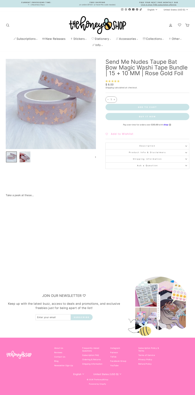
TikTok (113, 357)
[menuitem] (25, 39)
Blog (56, 361)
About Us (58, 348)
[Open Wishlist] (179, 25)
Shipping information (147, 159)
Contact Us (59, 357)
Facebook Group (118, 361)
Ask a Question (147, 165)
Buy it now (147, 116)
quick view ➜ (27, 244)
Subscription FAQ (90, 355)
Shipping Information (92, 364)
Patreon (114, 352)
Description (147, 146)
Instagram (115, 348)
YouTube (114, 365)
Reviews (58, 352)
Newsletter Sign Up (63, 365)
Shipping (109, 87)
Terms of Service (146, 355)
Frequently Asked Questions (90, 349)
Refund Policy (145, 364)
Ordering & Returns (91, 359)
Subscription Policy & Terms (148, 349)
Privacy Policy (145, 359)
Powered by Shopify (97, 384)
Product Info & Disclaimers (147, 152)
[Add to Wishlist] (46, 207)
